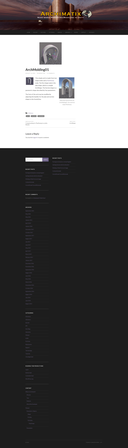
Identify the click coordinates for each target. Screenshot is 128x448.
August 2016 (28, 272)
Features (43, 32)
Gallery (35, 32)
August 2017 (28, 238)
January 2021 (28, 220)
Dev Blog (91, 32)
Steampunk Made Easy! (39, 198)
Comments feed (29, 375)
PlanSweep (50, 80)
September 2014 (29, 291)
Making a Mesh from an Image (33, 179)
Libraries (67, 32)
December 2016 (29, 263)
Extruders (30, 420)
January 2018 (28, 226)
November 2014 (29, 285)
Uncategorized (29, 356)
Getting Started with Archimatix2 (33, 176)
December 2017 (29, 229)
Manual (60, 32)
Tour (28, 398)
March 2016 (28, 282)
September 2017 (29, 235)
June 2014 (28, 300)
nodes (27, 338)
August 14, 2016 (30, 73)
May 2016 (28, 279)
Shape (29, 414)
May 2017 (28, 248)
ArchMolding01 (37, 70)
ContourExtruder (29, 182)
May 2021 (28, 217)
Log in (27, 369)
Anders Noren (95, 442)
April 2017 (28, 251)
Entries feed (28, 372)
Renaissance (28, 344)
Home (28, 32)
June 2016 (28, 276)
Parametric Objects (32, 411)
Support (27, 347)
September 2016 (29, 269)
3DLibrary (30, 113)
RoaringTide (41, 73)
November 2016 (29, 266)
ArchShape (73, 122)
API (26, 325)
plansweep (41, 116)
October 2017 (29, 232)
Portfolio (27, 341)
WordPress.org (29, 379)
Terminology (28, 350)
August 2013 (28, 303)
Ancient (27, 322)
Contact (83, 32)
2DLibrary (28, 316)
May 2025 (28, 214)
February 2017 (29, 257)
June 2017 (28, 245)
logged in (35, 137)
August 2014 (28, 294)
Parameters (30, 428)
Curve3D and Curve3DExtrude (33, 185)
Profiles (30, 417)
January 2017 (28, 260)
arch (28, 116)
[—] (64, 14)
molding (34, 116)
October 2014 (29, 288)
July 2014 (27, 297)
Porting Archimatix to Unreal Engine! (34, 172)
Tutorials (52, 32)
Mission (29, 395)
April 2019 (28, 223)
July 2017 (27, 241)
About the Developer (32, 404)
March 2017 (28, 254)
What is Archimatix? (30, 391)
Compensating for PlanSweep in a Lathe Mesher (36, 123)
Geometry (28, 332)
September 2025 (29, 210)
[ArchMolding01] (50, 53)
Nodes (76, 32)
